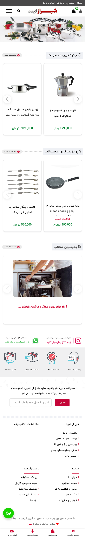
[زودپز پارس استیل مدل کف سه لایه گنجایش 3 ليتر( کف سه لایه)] (22, 86)
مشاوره (70, 3)
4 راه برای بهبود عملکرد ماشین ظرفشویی (42, 307)
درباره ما (72, 477)
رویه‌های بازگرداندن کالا (65, 444)
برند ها (60, 3)
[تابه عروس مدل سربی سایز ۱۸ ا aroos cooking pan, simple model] (63, 182)
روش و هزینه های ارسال (64, 450)
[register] (80, 12)
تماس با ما (48, 3)
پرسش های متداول (66, 438)
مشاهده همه (10, 55)
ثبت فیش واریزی (28, 494)
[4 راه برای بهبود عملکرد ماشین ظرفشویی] (42, 278)
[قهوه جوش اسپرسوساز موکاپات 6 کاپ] (63, 86)
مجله (79, 3)
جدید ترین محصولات (63, 55)
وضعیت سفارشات (28, 489)
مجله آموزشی (69, 483)
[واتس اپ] (21, 340)
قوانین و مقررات (68, 500)
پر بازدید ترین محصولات (62, 151)
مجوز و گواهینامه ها (66, 489)
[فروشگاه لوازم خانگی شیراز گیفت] (42, 11)
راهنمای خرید (70, 433)
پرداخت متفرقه (29, 477)
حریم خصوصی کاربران (25, 483)
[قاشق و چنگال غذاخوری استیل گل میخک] (22, 182)
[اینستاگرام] (64, 340)
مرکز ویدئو (71, 494)
